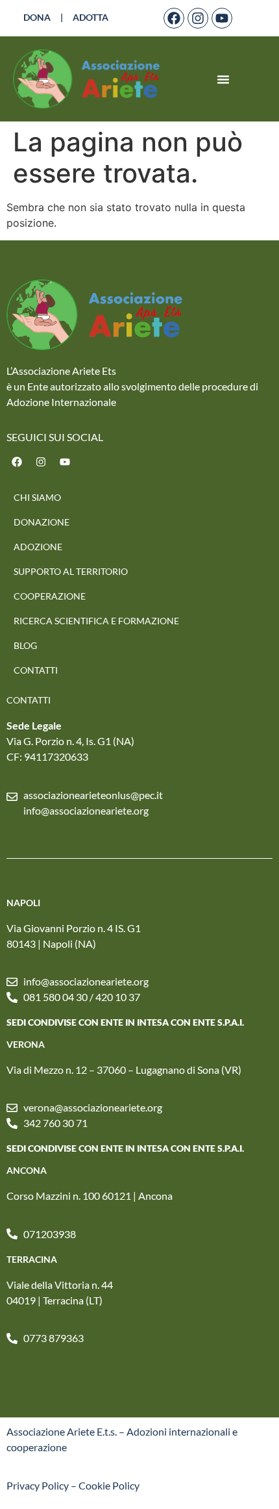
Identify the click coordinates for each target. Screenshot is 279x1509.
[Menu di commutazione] (223, 79)
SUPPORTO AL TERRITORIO (71, 571)
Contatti (36, 670)
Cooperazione (50, 596)
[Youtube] (222, 18)
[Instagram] (198, 18)
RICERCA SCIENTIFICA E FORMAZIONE (96, 620)
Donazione (41, 521)
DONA (37, 17)
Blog (25, 645)
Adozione (38, 546)
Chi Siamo (37, 497)
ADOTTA (90, 17)
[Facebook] (174, 18)
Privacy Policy (37, 1485)
